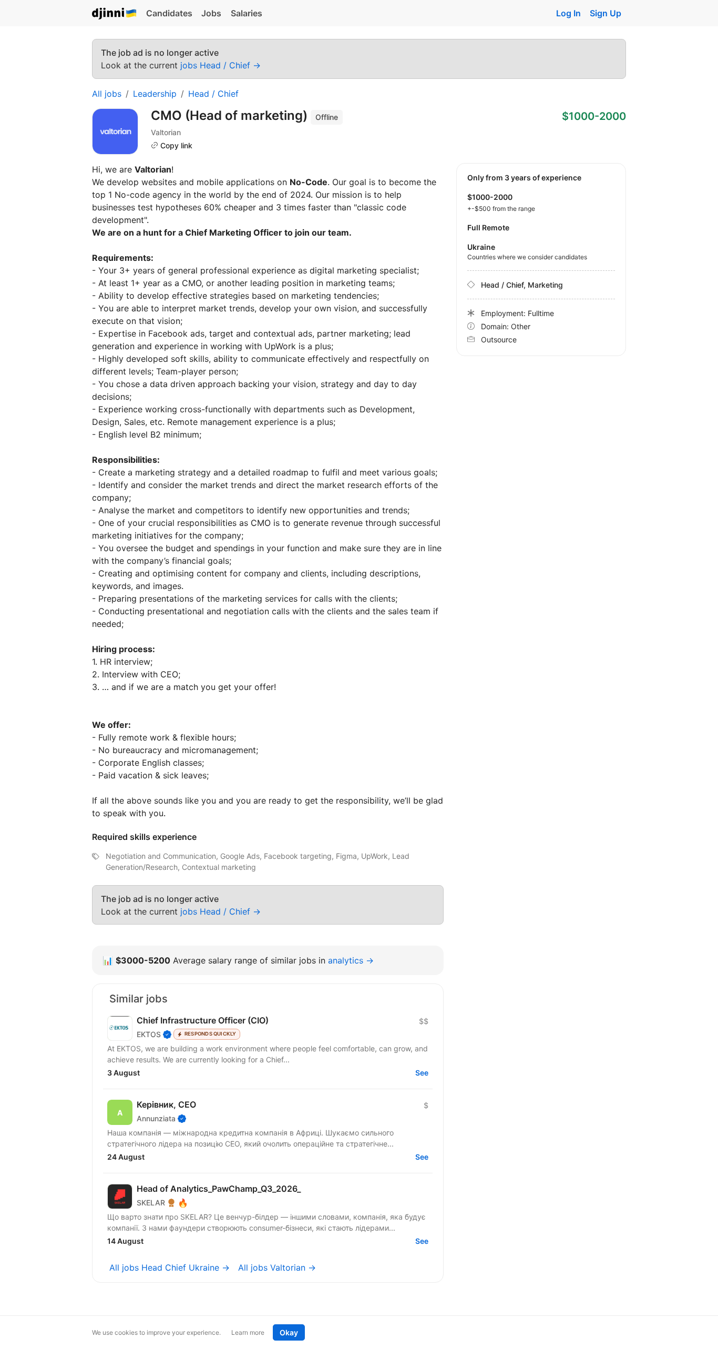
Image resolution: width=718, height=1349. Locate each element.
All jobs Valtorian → (277, 1267)
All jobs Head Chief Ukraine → (169, 1267)
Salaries (246, 13)
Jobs (211, 13)
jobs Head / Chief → (220, 65)
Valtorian (166, 132)
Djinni (114, 14)
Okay (289, 1332)
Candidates (169, 13)
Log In (568, 13)
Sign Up (605, 13)
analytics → (351, 960)
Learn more (247, 1332)
